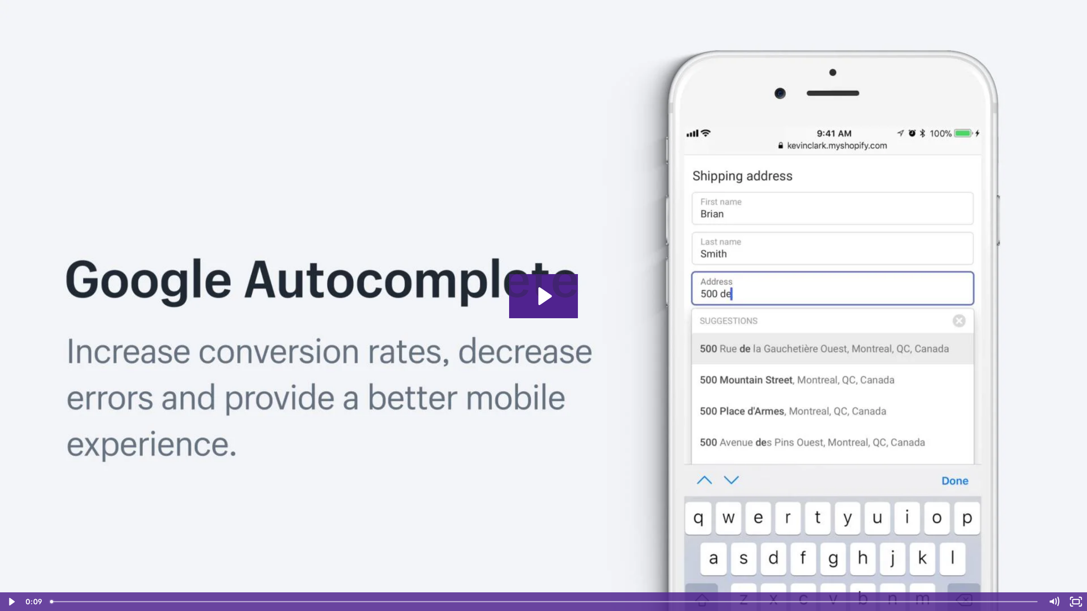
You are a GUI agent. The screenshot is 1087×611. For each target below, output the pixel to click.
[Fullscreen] (1076, 601)
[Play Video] (11, 601)
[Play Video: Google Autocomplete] (543, 296)
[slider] (544, 601)
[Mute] (1054, 601)
